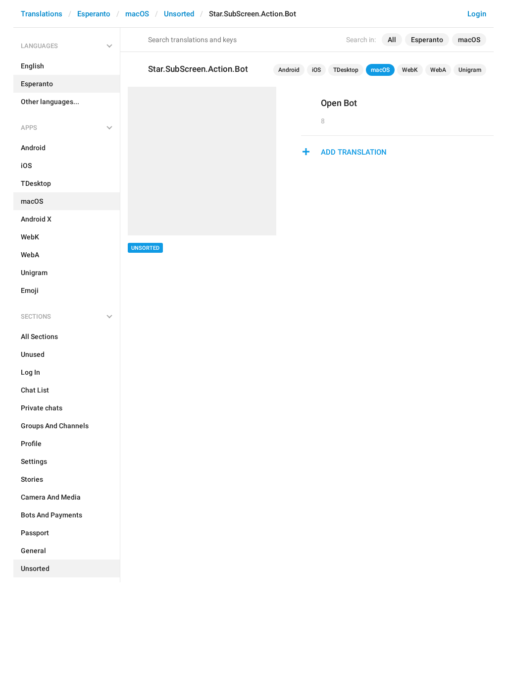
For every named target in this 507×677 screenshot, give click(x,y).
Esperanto (93, 13)
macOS (137, 13)
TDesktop (345, 69)
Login (476, 13)
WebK (410, 69)
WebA (438, 69)
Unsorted (179, 13)
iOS (316, 69)
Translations (41, 13)
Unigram (469, 69)
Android (289, 69)
